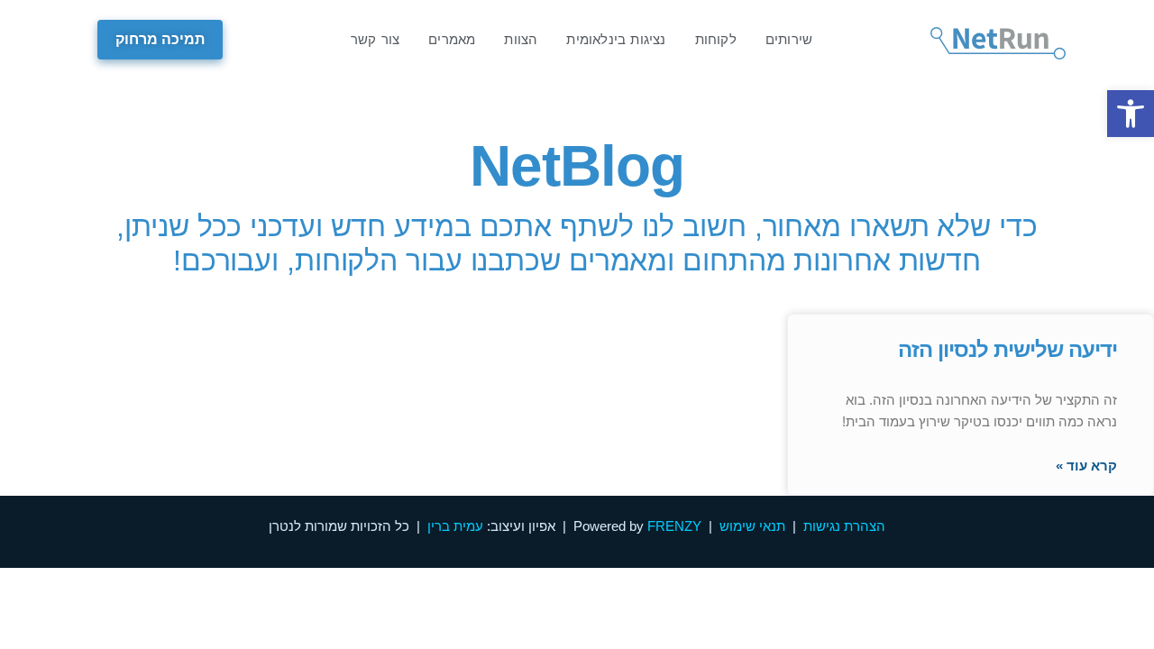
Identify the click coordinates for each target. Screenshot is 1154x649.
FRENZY (674, 526)
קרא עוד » (1086, 465)
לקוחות (716, 39)
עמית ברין (455, 526)
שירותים (788, 39)
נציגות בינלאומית (615, 39)
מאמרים (451, 39)
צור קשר (375, 39)
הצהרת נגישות (844, 526)
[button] (1130, 113)
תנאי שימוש (752, 526)
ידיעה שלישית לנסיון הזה (1007, 349)
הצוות (520, 39)
